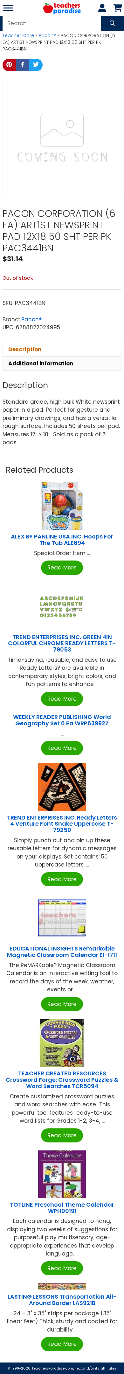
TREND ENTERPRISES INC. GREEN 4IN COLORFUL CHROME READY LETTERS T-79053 (62, 643)
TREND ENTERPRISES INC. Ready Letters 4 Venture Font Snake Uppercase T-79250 (62, 823)
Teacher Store (18, 35)
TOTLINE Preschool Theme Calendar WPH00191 (62, 1208)
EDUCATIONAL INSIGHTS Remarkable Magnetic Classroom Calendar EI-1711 (62, 951)
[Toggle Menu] (8, 8)
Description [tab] (24, 349)
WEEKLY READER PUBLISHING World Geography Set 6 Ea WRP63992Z (62, 720)
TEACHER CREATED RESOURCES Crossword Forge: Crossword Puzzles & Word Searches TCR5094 (62, 1079)
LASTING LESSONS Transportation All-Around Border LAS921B (62, 1300)
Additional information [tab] (40, 363)
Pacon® (47, 35)
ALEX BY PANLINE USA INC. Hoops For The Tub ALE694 (62, 539)
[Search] (112, 23)
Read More (62, 567)
